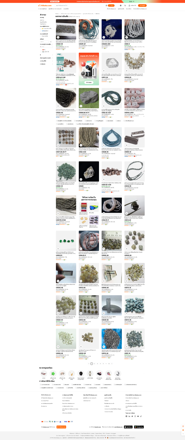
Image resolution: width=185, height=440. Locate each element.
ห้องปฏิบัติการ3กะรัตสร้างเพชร (47, 387)
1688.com (77, 433)
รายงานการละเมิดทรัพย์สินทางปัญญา (112, 409)
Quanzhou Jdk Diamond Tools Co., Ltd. (132, 154)
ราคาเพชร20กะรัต (57, 384)
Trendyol (108, 433)
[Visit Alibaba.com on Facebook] (126, 416)
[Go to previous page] (88, 363)
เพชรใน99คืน (70, 387)
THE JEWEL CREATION (61, 115)
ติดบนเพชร (67, 384)
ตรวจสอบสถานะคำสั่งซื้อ (131, 403)
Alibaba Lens (46, 427)
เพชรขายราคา (89, 120)
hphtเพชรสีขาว (61, 124)
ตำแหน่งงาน (44, 406)
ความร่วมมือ (128, 410)
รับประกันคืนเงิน (66, 400)
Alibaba (57, 13)
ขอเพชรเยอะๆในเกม (93, 387)
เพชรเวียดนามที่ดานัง (81, 387)
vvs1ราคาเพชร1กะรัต (45, 384)
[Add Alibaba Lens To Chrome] (61, 427)
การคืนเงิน (106, 406)
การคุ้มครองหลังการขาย (67, 406)
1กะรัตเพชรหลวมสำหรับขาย (131, 384)
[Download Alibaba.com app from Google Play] (139, 427)
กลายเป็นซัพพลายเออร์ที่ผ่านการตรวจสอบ (134, 407)
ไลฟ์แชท (106, 400)
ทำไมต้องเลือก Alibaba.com (47, 398)
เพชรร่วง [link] (97, 13)
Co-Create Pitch (45, 400)
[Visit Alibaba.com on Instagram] (135, 416)
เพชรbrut (119, 120)
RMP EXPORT (105, 47)
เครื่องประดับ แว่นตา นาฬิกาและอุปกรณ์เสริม (71, 13)
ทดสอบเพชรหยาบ (107, 384)
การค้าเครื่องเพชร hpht (129, 120)
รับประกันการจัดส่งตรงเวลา (68, 403)
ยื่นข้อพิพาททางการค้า (109, 403)
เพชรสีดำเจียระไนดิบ (77, 384)
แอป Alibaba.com (118, 427)
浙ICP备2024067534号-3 (129, 437)
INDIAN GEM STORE (128, 48)
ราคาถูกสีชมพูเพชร (99, 120)
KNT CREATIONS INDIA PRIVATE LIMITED (88, 115)
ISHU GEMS (104, 80)
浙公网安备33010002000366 (116, 437)
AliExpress (72, 433)
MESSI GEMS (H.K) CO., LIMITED (131, 115)
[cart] (125, 5)
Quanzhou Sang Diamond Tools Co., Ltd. (65, 83)
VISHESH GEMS (105, 156)
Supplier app (98, 427)
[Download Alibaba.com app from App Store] (128, 427)
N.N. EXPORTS (105, 115)
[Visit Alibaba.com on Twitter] (132, 416)
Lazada (92, 433)
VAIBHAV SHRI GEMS (129, 80)
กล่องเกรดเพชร (110, 120)
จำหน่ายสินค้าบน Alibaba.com (132, 398)
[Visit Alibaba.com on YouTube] (138, 416)
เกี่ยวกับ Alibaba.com (46, 395)
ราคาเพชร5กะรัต (60, 387)
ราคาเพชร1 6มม (88, 384)
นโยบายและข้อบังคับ (67, 413)
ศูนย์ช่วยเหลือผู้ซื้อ (108, 398)
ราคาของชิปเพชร (79, 120)
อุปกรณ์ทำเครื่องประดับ (88, 13)
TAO (104, 433)
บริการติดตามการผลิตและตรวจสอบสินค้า (70, 409)
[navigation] (46, 189)
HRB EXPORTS (82, 47)
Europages (113, 433)
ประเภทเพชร (97, 384)
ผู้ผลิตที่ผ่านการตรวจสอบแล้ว (89, 398)
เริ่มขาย (127, 400)
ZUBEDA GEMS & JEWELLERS (62, 154)
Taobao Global (98, 433)
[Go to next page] (112, 363)
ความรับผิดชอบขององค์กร (47, 403)
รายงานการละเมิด (108, 411)
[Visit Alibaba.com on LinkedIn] (129, 416)
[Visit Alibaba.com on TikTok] (141, 416)
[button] (106, 5)
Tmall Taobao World (85, 433)
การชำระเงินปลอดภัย (67, 398)
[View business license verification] (105, 438)
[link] (183, 426)
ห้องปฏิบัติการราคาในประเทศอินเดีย (64, 120)
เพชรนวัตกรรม (70, 124)
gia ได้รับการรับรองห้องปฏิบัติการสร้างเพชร (85, 124)
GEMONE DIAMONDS (61, 48)
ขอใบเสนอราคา (87, 400)
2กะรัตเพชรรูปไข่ (118, 384)
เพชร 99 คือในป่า (104, 387)
